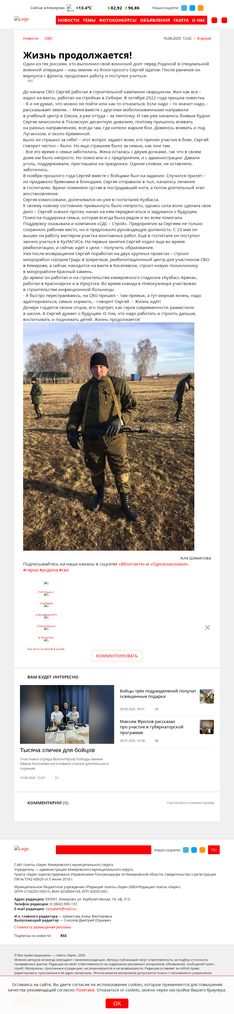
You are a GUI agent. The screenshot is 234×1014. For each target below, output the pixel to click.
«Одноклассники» (169, 564)
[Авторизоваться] (224, 20)
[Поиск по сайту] (214, 20)
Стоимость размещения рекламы (42, 927)
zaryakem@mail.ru (61, 908)
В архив (204, 38)
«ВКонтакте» (132, 564)
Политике (85, 990)
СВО (48, 38)
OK (117, 1003)
